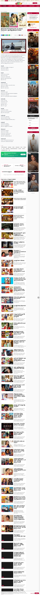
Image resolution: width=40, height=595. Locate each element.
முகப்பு (2, 11)
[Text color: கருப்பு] (19, 35)
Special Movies (7, 148)
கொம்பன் (23, 148)
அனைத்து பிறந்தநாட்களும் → (33, 27)
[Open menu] (38, 3)
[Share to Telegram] (6, 35)
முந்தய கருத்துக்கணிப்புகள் (33, 129)
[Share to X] (3, 35)
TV (1, 148)
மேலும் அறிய (32, 593)
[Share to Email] (7, 35)
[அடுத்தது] (38, 297)
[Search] (31, 3)
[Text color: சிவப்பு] (22, 35)
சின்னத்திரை (5, 11)
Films (4, 148)
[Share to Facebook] (1, 35)
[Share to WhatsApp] (4, 35)
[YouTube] (25, 3)
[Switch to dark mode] (29, 3)
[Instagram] (26, 3)
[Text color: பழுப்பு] (21, 35)
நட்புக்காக (19, 148)
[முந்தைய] (1, 297)
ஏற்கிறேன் (36, 593)
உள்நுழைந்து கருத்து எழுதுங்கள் (20, 171)
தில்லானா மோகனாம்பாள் (14, 148)
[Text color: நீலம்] (20, 35)
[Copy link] (11, 35)
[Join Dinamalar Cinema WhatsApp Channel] (28, 3)
